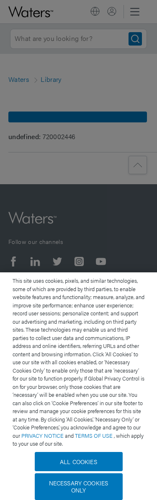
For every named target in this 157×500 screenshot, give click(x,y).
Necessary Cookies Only (78, 486)
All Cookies (78, 461)
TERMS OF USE (94, 435)
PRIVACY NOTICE (43, 435)
